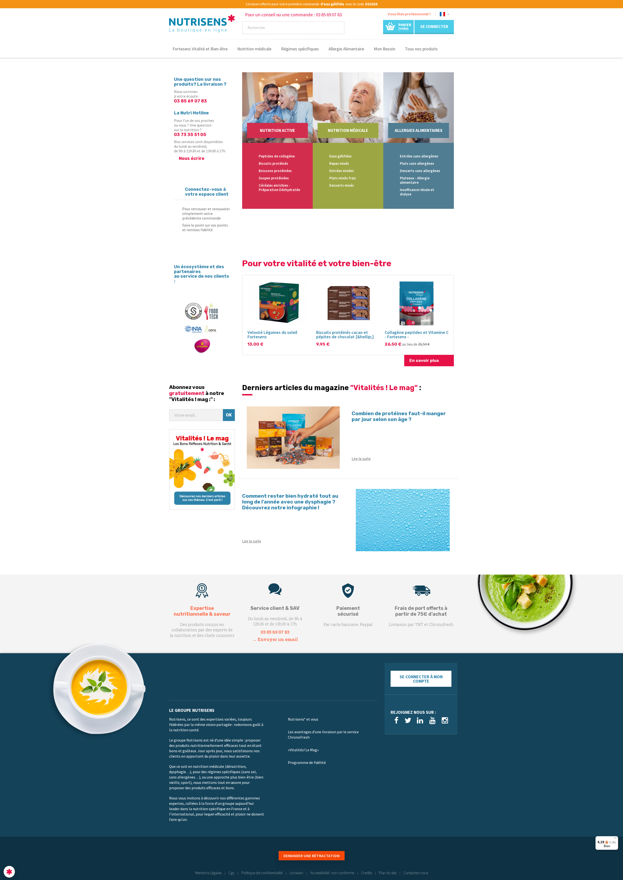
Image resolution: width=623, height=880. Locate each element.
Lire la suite (361, 459)
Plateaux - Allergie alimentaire (415, 180)
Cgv (231, 872)
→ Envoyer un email (275, 639)
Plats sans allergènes (417, 163)
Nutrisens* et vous (303, 719)
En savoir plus (424, 360)
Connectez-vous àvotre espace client (207, 192)
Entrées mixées (341, 170)
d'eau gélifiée (332, 4)
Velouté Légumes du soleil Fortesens (272, 334)
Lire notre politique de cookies (28, 840)
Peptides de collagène (277, 156)
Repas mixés (339, 163)
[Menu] (615, 839)
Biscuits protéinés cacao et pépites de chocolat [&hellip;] (345, 334)
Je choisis (56, 855)
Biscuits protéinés (273, 163)
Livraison (296, 872)
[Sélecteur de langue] (444, 15)
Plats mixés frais (342, 178)
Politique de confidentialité (262, 872)
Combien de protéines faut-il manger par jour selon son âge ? (399, 416)
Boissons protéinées (275, 170)
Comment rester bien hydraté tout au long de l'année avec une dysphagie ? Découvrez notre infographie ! (290, 502)
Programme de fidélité (307, 762)
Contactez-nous (415, 872)
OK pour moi (90, 855)
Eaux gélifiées (340, 156)
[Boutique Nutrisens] (202, 25)
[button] (9, 872)
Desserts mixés (341, 185)
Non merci (22, 855)
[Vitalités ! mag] (202, 469)
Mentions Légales (208, 872)
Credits (366, 872)
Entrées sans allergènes (419, 156)
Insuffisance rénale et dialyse (417, 191)
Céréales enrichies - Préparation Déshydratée (279, 187)
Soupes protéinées (274, 178)
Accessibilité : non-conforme (332, 872)
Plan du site (387, 872)
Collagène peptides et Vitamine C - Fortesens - (417, 334)
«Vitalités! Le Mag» (303, 749)
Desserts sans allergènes (420, 170)
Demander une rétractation (312, 855)
